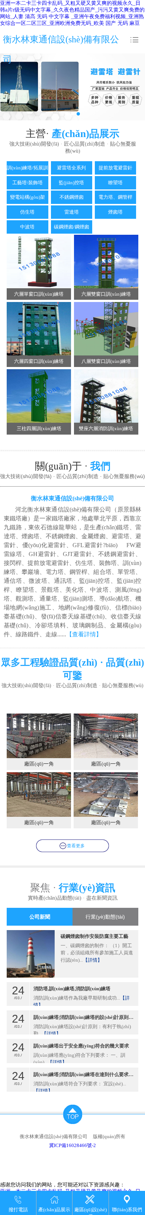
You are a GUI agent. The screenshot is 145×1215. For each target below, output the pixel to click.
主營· (72, 133)
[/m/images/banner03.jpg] (72, 86)
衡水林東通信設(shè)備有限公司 (61, 49)
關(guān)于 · (72, 466)
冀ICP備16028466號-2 (72, 1145)
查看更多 (76, 845)
